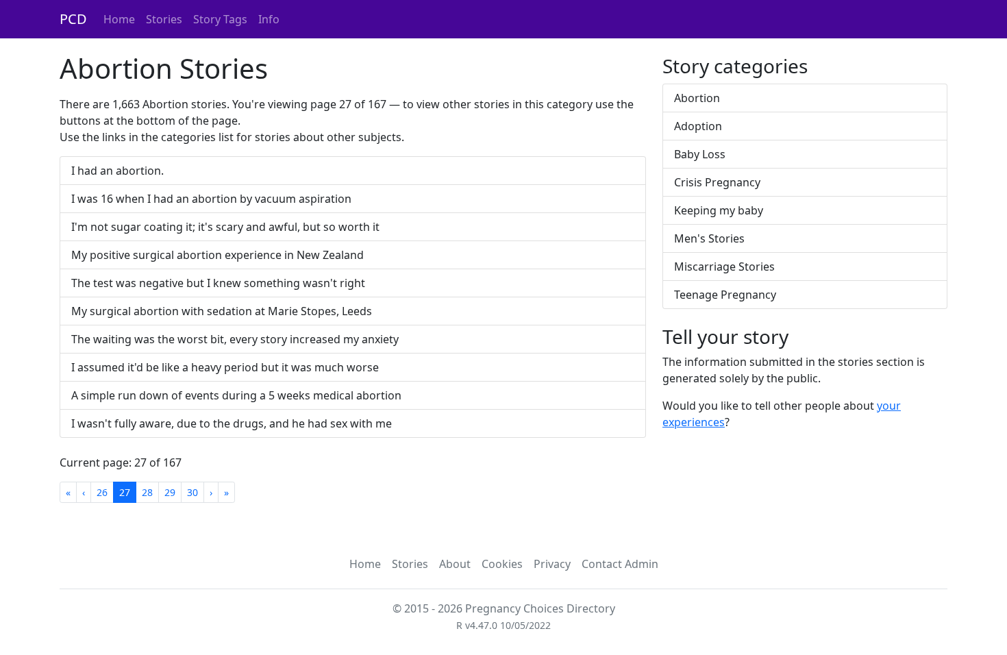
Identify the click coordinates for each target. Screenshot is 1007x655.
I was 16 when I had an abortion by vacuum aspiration (211, 198)
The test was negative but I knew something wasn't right (218, 283)
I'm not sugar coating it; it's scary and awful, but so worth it (225, 226)
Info (268, 19)
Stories (164, 19)
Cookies (502, 563)
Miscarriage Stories (724, 266)
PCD (73, 19)
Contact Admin (620, 563)
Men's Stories (709, 238)
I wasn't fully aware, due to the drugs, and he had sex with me (231, 423)
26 (102, 492)
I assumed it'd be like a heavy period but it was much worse (225, 367)
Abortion (697, 98)
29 (169, 492)
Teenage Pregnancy (725, 294)
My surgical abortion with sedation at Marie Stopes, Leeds (221, 311)
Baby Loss (699, 154)
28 (147, 492)
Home (119, 19)
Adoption (698, 126)
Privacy (552, 563)
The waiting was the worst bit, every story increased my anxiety (235, 339)
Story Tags (220, 19)
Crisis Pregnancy (717, 182)
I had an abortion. (117, 170)
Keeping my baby (718, 210)
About (455, 563)
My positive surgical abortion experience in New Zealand (217, 254)
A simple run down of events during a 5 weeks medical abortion (236, 395)
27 (124, 492)
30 (192, 492)
